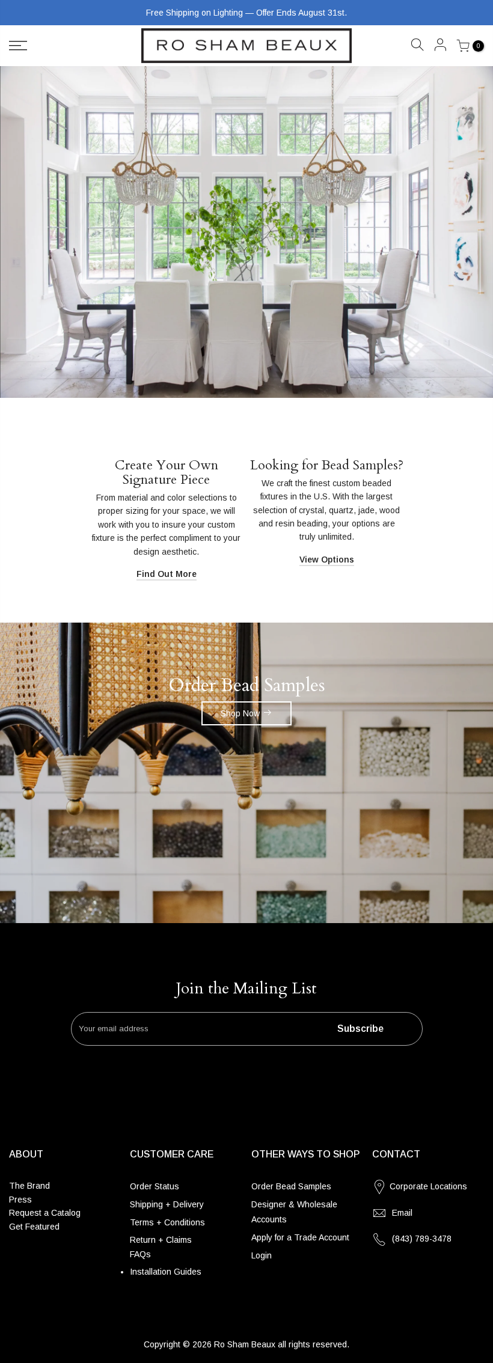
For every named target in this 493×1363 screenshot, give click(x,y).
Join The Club (129, 754)
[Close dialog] (470, 585)
